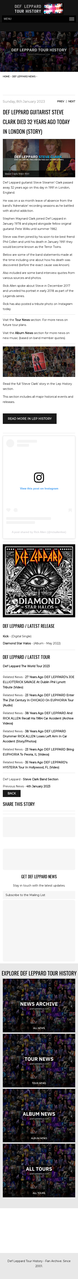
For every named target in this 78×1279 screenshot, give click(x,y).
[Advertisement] (43, 85)
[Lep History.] (39, 376)
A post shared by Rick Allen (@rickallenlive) (39, 532)
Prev (60, 101)
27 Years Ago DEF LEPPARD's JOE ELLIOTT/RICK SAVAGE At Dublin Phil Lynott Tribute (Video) (38, 682)
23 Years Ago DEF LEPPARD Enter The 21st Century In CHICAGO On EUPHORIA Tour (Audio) (38, 700)
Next (71, 101)
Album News (24, 333)
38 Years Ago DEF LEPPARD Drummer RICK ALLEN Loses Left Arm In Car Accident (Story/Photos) (35, 736)
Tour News (22, 320)
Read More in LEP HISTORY (30, 418)
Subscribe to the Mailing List (25, 895)
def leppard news (23, 76)
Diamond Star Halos (17, 643)
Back (12, 793)
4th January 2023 (38, 786)
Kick (6, 636)
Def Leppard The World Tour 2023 (26, 666)
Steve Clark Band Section (40, 779)
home (6, 76)
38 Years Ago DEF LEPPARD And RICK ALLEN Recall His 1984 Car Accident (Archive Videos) (38, 718)
